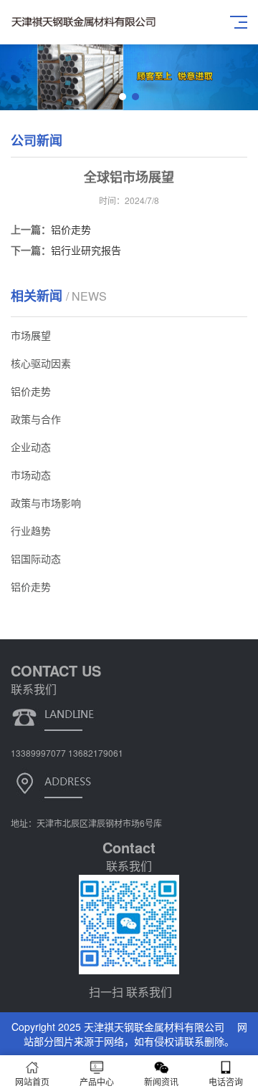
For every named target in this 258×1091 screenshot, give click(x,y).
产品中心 (97, 1081)
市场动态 (31, 474)
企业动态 (31, 447)
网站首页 (32, 1081)
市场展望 (31, 335)
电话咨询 (226, 1081)
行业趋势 (31, 530)
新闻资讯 (161, 1081)
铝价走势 (71, 229)
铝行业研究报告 (86, 250)
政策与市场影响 (46, 502)
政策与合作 (36, 419)
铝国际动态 (36, 558)
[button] (122, 96)
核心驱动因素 (41, 363)
